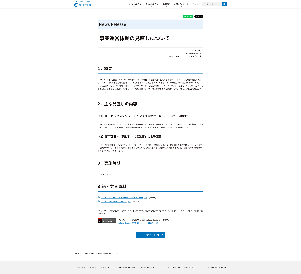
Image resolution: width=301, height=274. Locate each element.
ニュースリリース (88, 253)
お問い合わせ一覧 (181, 4)
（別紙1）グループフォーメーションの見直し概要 (122, 197)
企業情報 (166, 4)
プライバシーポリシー (146, 267)
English (196, 4)
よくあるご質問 (79, 267)
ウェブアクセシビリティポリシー (169, 267)
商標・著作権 (188, 267)
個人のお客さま (152, 4)
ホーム (76, 253)
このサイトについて (108, 267)
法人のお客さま (135, 4)
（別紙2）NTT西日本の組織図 (114, 201)
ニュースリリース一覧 (150, 235)
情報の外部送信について (127, 267)
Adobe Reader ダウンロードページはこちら (137, 222)
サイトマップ (93, 267)
